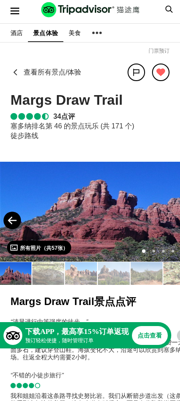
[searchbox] (168, 9)
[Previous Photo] (12, 220)
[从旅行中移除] (161, 72)
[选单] (15, 11)
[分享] (136, 72)
